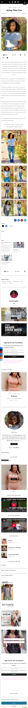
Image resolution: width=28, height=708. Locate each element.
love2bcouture (23, 13)
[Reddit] (1, 358)
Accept (14, 703)
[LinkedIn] (1, 354)
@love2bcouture (5, 452)
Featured (15, 7)
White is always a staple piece (14, 547)
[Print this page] (25, 221)
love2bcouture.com (14, 561)
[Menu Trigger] (25, 3)
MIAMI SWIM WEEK (14, 325)
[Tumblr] (1, 356)
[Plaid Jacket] (18, 245)
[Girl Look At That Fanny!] (6, 258)
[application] (14, 505)
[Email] (1, 360)
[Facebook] (1, 348)
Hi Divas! (14, 396)
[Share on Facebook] (15, 221)
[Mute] (23, 510)
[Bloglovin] (18, 447)
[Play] (3, 510)
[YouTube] (16, 447)
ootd (22, 281)
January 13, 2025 (10, 398)
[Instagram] (10, 447)
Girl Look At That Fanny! (6, 262)
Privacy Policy (14, 706)
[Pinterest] (14, 447)
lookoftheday (16, 281)
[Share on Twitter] (18, 221)
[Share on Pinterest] (22, 221)
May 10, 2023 (10, 549)
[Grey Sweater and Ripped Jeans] (7, 248)
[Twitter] (12, 447)
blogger (4, 281)
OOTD (19, 7)
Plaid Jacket (15, 249)
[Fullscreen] (25, 510)
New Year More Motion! (13, 554)
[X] (1, 350)
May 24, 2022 (3, 13)
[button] (10, 400)
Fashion (10, 7)
